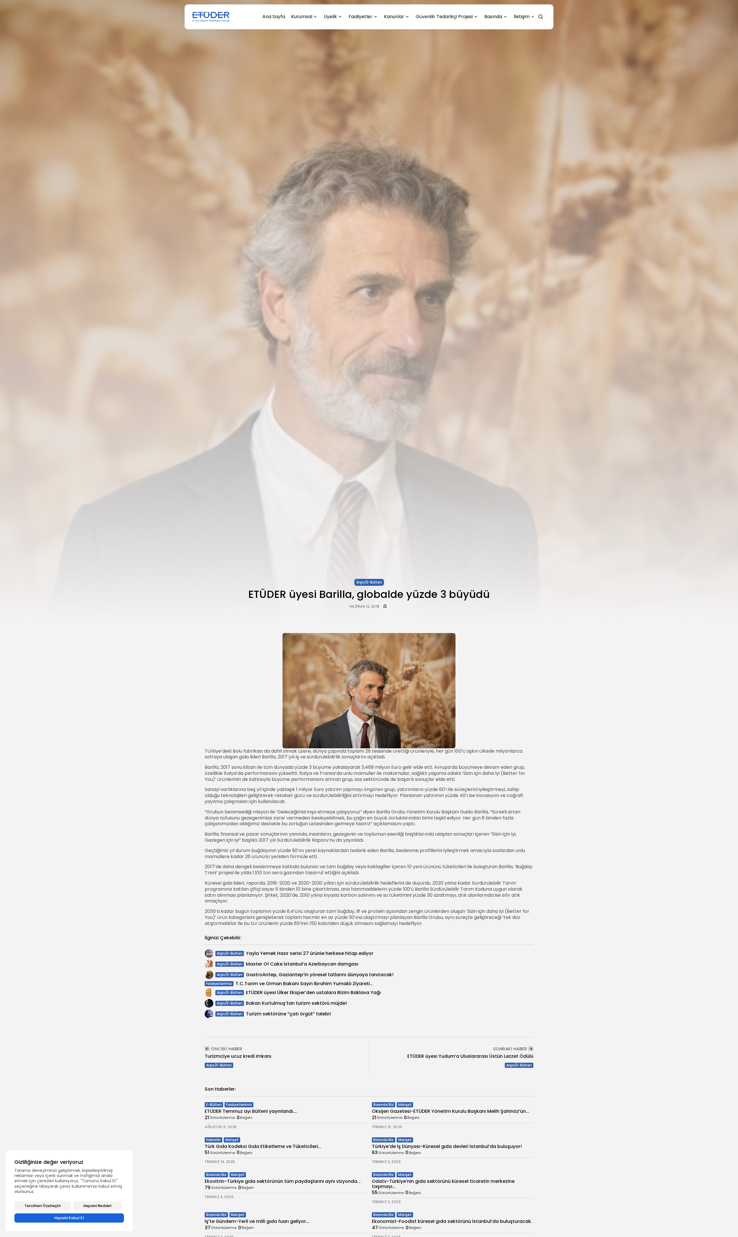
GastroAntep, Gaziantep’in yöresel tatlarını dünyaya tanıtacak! (320, 974)
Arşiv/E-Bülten (369, 582)
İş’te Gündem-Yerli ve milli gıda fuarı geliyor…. (257, 1221)
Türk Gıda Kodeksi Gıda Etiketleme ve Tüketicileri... (263, 1146)
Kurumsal (301, 16)
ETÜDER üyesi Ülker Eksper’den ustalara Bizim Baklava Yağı (313, 992)
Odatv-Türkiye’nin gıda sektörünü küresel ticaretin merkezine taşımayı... (443, 1184)
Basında (493, 16)
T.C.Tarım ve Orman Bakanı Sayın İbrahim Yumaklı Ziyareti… (304, 983)
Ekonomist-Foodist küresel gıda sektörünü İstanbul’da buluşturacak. (452, 1221)
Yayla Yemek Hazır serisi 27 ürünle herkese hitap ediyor (309, 953)
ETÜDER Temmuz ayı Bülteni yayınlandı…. (251, 1111)
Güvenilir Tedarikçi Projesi (444, 16)
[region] (69, 1191)
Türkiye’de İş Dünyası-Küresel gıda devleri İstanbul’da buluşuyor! (447, 1146)
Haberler (213, 1139)
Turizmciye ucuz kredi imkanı (238, 1056)
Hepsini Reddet (97, 1205)
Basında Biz (383, 1104)
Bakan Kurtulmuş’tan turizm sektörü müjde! (296, 1003)
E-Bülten (214, 1104)
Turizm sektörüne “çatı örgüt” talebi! (288, 1014)
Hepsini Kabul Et (69, 1218)
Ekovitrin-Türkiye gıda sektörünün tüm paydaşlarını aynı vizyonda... (283, 1181)
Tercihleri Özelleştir (43, 1205)
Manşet (405, 1104)
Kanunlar (394, 16)
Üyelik (330, 16)
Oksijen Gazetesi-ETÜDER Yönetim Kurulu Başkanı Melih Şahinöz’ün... (450, 1111)
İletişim (522, 16)
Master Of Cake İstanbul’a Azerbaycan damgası (302, 964)
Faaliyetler (360, 16)
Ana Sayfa (273, 16)
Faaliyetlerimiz (219, 983)
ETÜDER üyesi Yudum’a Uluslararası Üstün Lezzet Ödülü (470, 1056)
